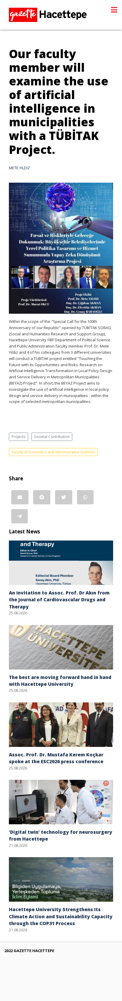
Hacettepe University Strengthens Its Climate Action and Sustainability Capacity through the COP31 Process (61, 916)
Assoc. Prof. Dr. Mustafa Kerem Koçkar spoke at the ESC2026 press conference (56, 758)
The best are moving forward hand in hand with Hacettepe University (60, 680)
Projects (18, 436)
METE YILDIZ (19, 167)
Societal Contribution (52, 436)
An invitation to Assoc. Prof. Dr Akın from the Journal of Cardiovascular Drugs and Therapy (59, 599)
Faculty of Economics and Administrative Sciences (53, 452)
